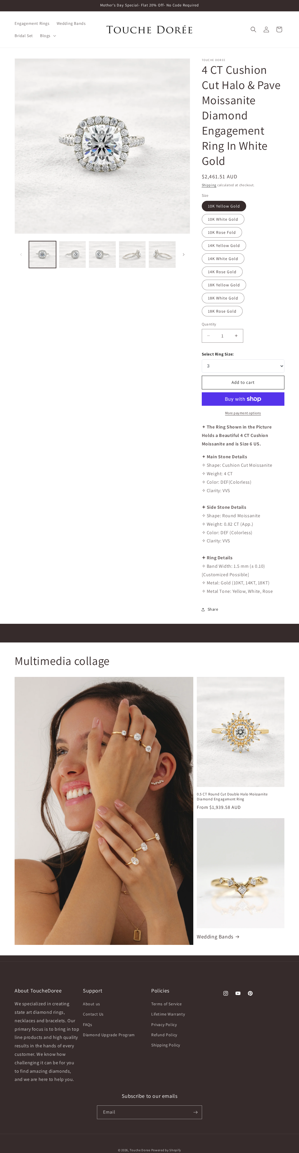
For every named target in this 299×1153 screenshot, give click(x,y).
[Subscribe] (195, 1112)
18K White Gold (223, 298)
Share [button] (213, 609)
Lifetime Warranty (168, 1014)
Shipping (209, 185)
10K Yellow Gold (224, 206)
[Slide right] (183, 254)
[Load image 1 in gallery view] (42, 254)
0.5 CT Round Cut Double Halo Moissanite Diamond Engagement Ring (232, 797)
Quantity (209, 324)
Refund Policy (164, 1034)
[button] (47, 35)
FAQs (87, 1024)
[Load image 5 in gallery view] (162, 254)
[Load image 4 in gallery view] (132, 254)
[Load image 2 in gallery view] (72, 254)
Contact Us (93, 1014)
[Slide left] (21, 254)
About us (91, 1003)
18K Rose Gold (222, 311)
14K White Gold (223, 258)
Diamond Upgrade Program (109, 1034)
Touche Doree (140, 1150)
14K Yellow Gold (224, 245)
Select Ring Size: (218, 354)
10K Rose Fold (222, 232)
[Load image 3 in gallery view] (102, 254)
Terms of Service (166, 1003)
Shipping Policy (165, 1045)
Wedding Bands (215, 936)
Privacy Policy (164, 1024)
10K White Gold (223, 219)
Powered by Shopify (166, 1150)
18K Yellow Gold (224, 285)
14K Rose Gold (222, 271)
